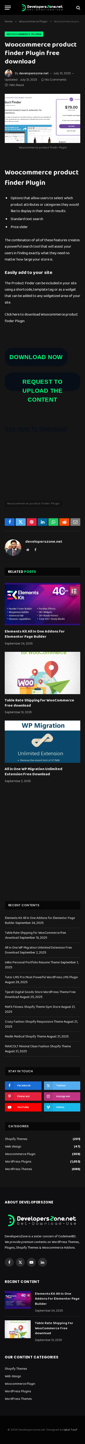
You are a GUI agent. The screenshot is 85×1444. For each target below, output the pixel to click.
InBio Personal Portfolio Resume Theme (32, 962)
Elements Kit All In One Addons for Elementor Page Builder (35, 634)
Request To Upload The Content (42, 390)
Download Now (36, 357)
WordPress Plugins (18, 1161)
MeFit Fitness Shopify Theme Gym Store (32, 1006)
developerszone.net (34, 73)
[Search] (77, 7)
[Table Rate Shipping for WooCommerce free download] (42, 673)
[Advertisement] (42, 848)
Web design (13, 1146)
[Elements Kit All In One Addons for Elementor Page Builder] (42, 604)
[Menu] (8, 7)
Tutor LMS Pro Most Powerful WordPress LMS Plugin (41, 977)
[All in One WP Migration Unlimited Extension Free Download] (42, 741)
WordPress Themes (18, 1169)
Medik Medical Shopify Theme (25, 1036)
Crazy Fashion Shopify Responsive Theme (34, 1021)
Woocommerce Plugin (24, 34)
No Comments (55, 80)
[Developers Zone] (42, 7)
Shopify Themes (16, 1139)
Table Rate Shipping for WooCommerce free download (39, 702)
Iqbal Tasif (70, 1429)
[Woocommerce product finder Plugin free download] (42, 118)
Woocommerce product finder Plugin (33, 503)
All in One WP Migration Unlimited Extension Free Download (33, 771)
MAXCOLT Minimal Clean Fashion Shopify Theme (38, 1046)
